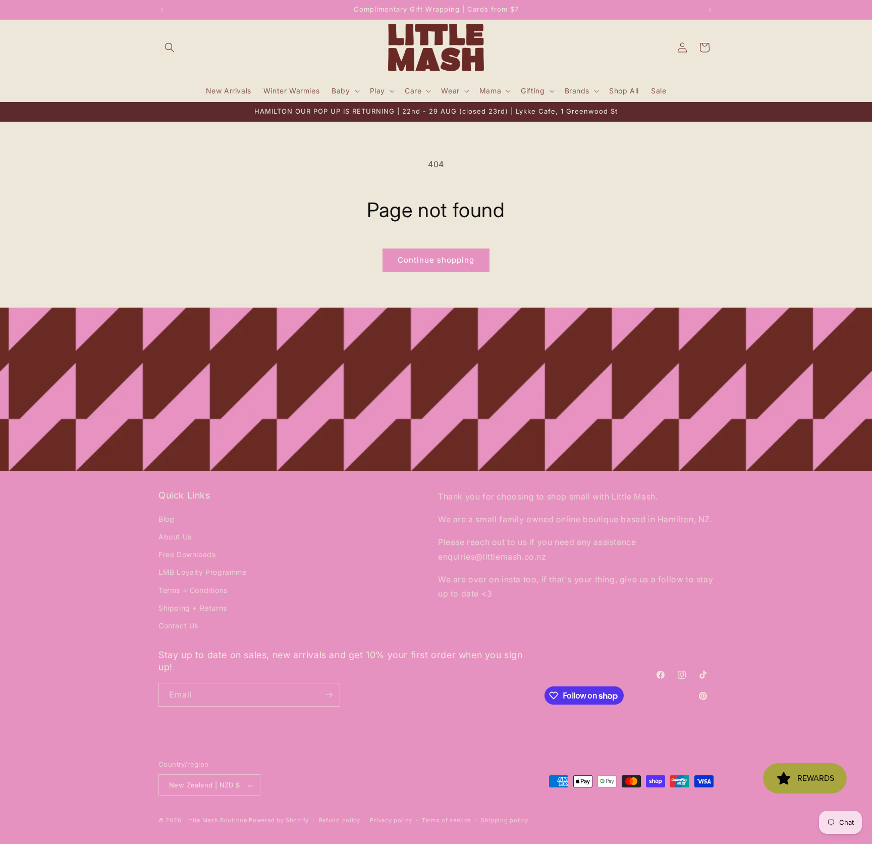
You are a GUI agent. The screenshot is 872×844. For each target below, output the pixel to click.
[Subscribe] (328, 695)
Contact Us (178, 625)
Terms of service (446, 820)
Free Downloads (186, 554)
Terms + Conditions (193, 589)
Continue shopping (436, 260)
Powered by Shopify (279, 820)
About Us (175, 536)
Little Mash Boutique (216, 820)
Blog (166, 518)
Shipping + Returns (192, 607)
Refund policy (339, 820)
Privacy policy (391, 820)
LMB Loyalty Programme (202, 572)
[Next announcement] (710, 9)
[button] (169, 47)
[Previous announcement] (162, 9)
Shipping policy (504, 820)
